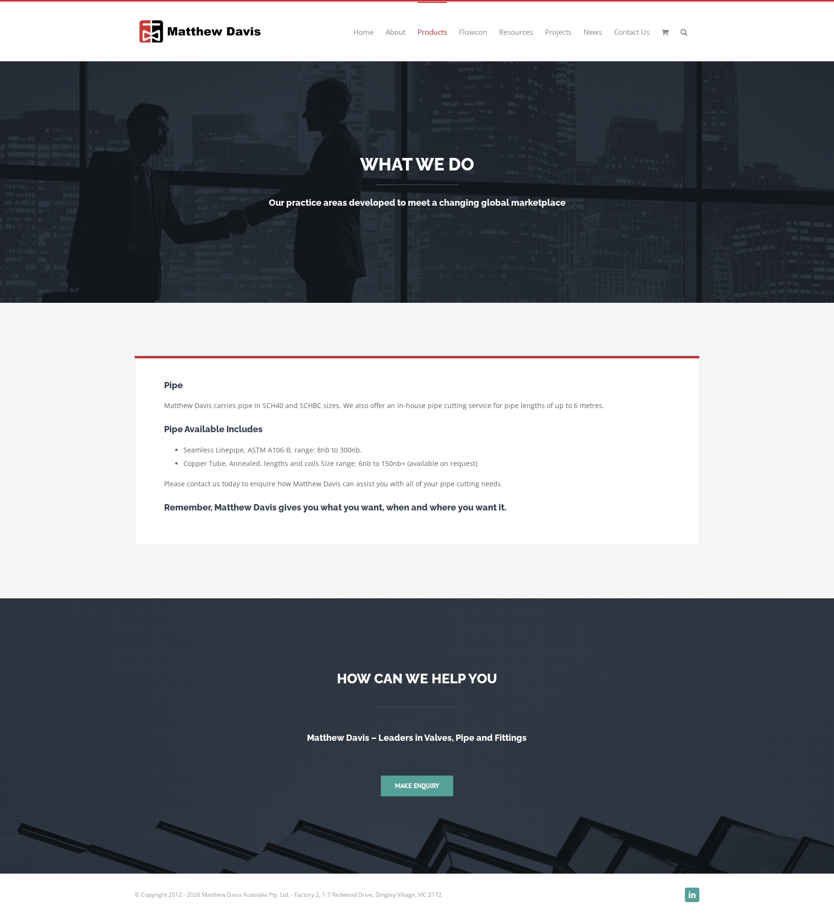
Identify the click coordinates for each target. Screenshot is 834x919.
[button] (684, 31)
